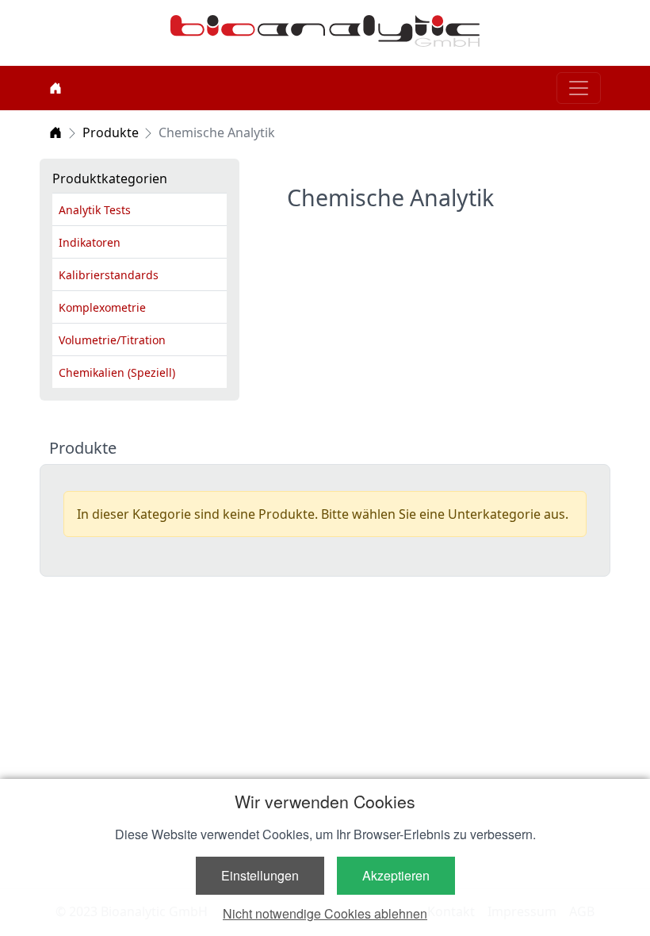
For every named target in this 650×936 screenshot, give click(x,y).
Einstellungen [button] (260, 875)
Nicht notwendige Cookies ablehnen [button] (325, 913)
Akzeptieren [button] (396, 875)
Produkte (110, 132)
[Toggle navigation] (578, 88)
